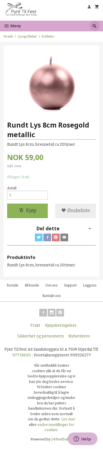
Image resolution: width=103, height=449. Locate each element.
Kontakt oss (51, 296)
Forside (8, 36)
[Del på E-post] (64, 237)
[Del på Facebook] (47, 237)
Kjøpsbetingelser (61, 325)
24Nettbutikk (62, 439)
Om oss (51, 285)
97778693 (21, 355)
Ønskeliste (78, 210)
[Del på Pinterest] (56, 237)
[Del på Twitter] (39, 237)
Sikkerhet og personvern (40, 336)
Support (70, 285)
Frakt (35, 325)
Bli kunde (32, 285)
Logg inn (89, 285)
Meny (15, 25)
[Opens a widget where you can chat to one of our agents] (82, 439)
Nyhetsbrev (79, 336)
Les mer (68, 419)
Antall (11, 188)
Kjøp (31, 210)
